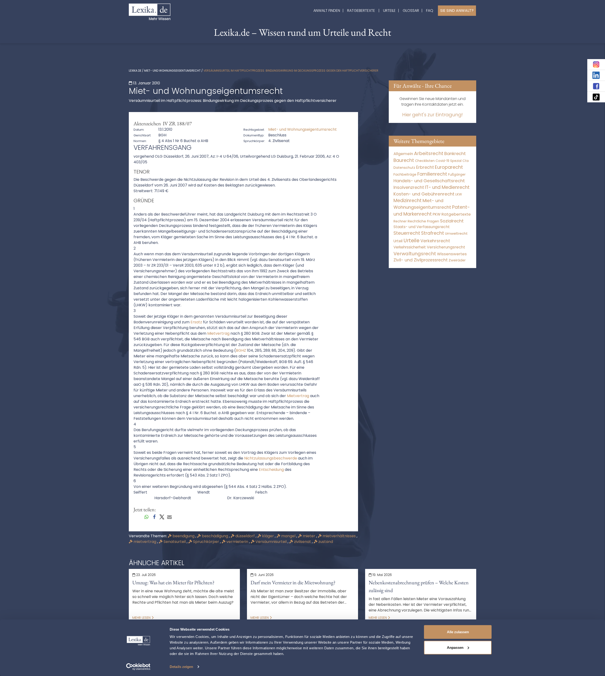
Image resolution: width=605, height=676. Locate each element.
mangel (288, 536)
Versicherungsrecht (446, 247)
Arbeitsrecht (428, 153)
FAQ (429, 10)
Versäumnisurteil (271, 541)
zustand (325, 541)
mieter (309, 536)
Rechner (400, 221)
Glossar (411, 10)
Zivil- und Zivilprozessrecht (420, 260)
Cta (465, 161)
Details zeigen (181, 667)
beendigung (183, 536)
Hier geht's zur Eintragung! (432, 114)
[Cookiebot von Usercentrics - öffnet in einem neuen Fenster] (138, 666)
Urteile (389, 10)
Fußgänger (457, 174)
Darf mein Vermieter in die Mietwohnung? (293, 582)
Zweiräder (457, 260)
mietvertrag (145, 541)
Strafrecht (432, 233)
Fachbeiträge (404, 174)
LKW (458, 194)
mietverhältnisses (339, 536)
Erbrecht (425, 167)
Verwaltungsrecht (414, 253)
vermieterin (237, 541)
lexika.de (135, 71)
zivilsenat (302, 541)
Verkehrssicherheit (409, 247)
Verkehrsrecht (435, 241)
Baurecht (403, 160)
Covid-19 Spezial (449, 161)
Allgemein (403, 153)
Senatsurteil (175, 541)
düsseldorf (245, 536)
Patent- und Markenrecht (431, 210)
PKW (437, 214)
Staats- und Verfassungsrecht (421, 227)
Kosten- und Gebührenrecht (423, 194)
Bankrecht (455, 153)
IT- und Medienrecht (447, 187)
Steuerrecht (406, 233)
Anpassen (455, 647)
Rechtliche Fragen (423, 221)
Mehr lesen (141, 617)
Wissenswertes (452, 254)
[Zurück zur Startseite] (149, 11)
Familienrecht (432, 174)
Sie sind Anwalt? (457, 10)
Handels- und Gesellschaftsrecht (429, 181)
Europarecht (449, 167)
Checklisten (425, 160)
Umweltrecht (456, 233)
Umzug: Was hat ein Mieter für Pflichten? (173, 582)
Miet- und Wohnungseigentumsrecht (172, 71)
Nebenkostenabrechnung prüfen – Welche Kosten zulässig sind (419, 586)
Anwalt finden (326, 10)
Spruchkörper (206, 541)
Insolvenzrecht (408, 187)
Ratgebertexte (361, 10)
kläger (268, 536)
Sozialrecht (452, 221)
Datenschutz (404, 167)
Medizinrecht (407, 200)
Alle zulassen (458, 632)
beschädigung (215, 536)
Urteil (397, 240)
